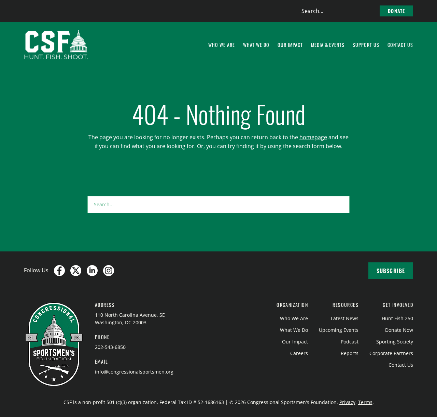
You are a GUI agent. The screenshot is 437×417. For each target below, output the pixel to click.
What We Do (294, 330)
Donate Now (399, 330)
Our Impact (295, 341)
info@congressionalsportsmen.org (134, 371)
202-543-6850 (110, 347)
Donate (396, 10)
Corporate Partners (391, 353)
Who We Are (294, 318)
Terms (365, 402)
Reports (349, 353)
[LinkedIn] (92, 270)
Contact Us (401, 365)
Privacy (347, 402)
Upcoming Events (338, 330)
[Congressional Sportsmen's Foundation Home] (56, 45)
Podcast (349, 341)
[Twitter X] (75, 270)
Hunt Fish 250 (397, 318)
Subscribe (391, 270)
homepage (313, 137)
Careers (299, 353)
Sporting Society (394, 341)
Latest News (344, 318)
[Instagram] (108, 270)
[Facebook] (59, 270)
